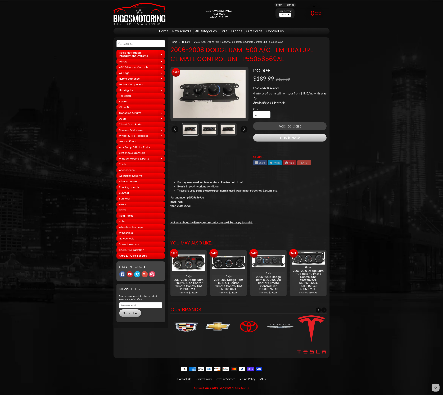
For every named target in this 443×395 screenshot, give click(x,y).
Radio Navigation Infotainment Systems (142, 54)
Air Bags (142, 73)
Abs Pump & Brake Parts (134, 147)
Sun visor (124, 198)
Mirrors (142, 62)
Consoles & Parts (142, 113)
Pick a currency (285, 11)
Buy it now (290, 138)
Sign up (290, 5)
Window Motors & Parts (142, 159)
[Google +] (145, 274)
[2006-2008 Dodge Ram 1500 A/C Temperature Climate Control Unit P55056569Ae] (190, 129)
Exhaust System (129, 181)
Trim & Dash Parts (130, 124)
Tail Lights (125, 96)
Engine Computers (131, 84)
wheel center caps (131, 227)
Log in (279, 5)
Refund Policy (247, 378)
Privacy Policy (203, 378)
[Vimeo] (137, 274)
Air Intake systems (131, 176)
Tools (122, 164)
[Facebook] (122, 274)
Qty (255, 109)
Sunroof (124, 193)
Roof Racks (126, 215)
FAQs (262, 378)
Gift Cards (254, 31)
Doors (142, 119)
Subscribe (130, 313)
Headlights (142, 90)
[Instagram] (152, 274)
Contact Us (275, 31)
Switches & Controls (132, 153)
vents (122, 204)
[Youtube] (130, 274)
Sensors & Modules (142, 130)
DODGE (261, 70)
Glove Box (125, 107)
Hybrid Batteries (142, 79)
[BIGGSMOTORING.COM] (139, 14)
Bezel (122, 210)
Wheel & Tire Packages (142, 136)
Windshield (126, 233)
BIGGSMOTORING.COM (220, 388)
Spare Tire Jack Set (131, 250)
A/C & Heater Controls (142, 67)
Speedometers (129, 244)
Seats (123, 101)
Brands (236, 31)
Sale (224, 31)
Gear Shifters (127, 141)
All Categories (206, 31)
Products (185, 41)
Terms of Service (225, 378)
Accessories (127, 170)
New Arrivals (181, 31)
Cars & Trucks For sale (133, 255)
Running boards (129, 187)
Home (163, 31)
